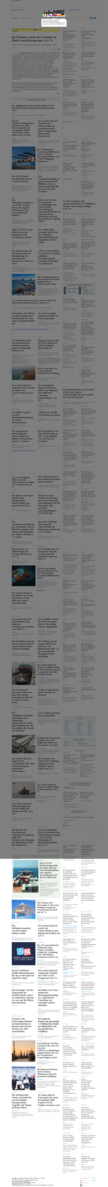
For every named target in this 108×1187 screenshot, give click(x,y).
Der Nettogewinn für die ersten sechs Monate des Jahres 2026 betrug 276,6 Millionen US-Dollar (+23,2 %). (70, 94)
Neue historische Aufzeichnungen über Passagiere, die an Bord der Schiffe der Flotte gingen (47, 918)
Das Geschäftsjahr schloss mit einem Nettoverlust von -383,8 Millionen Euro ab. (70, 113)
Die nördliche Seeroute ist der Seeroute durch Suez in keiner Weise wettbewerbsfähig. (23, 645)
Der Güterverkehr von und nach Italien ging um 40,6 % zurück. (70, 445)
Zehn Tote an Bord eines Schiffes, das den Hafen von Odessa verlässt (87, 1168)
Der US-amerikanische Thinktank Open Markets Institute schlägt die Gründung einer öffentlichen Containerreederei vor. (48, 951)
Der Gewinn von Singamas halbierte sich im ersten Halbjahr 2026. (69, 55)
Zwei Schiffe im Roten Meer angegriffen (49, 714)
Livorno (79, 727)
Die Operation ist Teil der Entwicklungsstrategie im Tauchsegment (87, 974)
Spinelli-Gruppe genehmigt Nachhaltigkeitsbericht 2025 (70, 690)
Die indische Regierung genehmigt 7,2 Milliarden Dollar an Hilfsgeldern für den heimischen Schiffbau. (48, 1025)
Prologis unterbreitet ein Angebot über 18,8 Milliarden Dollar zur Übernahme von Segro (48, 741)
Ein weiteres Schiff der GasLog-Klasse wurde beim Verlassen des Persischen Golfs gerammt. (87, 672)
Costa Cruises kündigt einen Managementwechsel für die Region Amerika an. (88, 373)
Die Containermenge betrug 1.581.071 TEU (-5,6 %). (77, 213)
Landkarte (89, 735)
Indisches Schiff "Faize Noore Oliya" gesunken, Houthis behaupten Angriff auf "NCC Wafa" (49, 722)
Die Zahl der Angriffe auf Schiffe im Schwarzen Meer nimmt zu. (88, 1159)
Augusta (67, 723)
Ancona (67, 722)
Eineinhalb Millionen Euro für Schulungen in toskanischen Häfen (88, 872)
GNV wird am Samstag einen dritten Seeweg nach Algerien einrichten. (70, 601)
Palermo (79, 730)
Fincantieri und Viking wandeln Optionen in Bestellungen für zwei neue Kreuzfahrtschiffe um (23, 318)
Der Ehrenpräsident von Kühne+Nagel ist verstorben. (88, 165)
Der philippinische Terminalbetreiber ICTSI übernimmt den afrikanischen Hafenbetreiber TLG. (33, 108)
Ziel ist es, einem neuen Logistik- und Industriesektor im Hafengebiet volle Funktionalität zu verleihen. (88, 233)
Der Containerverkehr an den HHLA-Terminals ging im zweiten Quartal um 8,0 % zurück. (88, 350)
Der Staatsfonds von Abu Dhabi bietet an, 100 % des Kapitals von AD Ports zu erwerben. (48, 436)
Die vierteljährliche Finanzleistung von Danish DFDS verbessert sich (69, 348)
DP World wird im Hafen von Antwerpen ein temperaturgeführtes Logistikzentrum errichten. (88, 585)
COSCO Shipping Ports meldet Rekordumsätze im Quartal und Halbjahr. (69, 83)
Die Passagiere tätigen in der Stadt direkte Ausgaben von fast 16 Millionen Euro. (88, 633)
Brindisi (67, 727)
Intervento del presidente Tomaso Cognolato (78, 817)
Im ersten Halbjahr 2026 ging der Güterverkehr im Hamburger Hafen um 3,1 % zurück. (49, 527)
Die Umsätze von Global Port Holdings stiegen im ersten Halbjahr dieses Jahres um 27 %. (48, 763)
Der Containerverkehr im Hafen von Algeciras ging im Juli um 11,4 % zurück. (70, 245)
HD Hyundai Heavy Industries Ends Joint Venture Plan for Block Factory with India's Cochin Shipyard (70, 796)
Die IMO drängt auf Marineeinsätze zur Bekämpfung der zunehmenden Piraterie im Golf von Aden (22, 257)
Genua (79, 722)
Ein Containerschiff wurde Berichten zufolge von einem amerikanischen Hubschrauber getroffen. (47, 633)
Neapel (79, 729)
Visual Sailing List (72, 288)
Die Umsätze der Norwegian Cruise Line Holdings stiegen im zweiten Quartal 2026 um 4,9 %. (48, 907)
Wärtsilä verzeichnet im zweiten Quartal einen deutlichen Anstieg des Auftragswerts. (88, 1139)
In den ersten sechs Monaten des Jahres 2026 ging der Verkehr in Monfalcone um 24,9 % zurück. (49, 1011)
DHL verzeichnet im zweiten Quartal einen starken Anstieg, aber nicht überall (88, 558)
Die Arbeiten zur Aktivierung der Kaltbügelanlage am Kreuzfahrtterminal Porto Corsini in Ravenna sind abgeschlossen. (88, 477)
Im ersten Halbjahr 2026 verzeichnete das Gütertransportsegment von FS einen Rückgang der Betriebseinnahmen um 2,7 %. (49, 837)
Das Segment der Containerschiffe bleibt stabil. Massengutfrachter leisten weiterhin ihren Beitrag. (88, 613)
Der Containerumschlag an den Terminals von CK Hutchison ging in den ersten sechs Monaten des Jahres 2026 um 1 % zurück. (23, 529)
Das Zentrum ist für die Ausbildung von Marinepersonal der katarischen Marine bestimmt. (87, 1127)
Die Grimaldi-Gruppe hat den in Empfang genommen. (88, 432)
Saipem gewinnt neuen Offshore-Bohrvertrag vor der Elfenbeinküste (88, 1065)
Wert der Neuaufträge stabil (70, 1072)
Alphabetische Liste (88, 290)
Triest (89, 730)
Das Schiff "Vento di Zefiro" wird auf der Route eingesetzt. (88, 156)
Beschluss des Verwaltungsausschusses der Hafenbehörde (69, 993)
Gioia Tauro (80, 723)
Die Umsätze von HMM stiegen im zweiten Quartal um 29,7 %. (21, 553)
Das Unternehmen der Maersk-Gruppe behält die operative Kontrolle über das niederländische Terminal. (48, 354)
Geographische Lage (89, 293)
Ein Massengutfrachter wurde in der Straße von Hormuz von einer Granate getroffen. (69, 626)
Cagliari (67, 729)
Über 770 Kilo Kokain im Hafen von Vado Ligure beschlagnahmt (69, 1138)
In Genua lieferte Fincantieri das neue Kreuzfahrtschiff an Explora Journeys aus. (49, 1100)
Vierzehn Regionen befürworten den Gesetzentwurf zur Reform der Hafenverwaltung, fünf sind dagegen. (87, 1006)
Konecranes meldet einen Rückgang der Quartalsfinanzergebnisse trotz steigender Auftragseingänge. (70, 1005)
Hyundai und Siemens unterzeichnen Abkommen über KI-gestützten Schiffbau (47, 1073)
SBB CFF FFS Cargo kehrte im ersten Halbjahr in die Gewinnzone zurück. (22, 233)
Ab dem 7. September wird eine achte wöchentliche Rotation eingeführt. (88, 255)
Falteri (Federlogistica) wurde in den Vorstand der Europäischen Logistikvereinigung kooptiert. (88, 1084)
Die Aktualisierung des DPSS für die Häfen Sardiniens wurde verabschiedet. (70, 984)
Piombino (79, 732)
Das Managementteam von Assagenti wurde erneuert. (88, 1029)
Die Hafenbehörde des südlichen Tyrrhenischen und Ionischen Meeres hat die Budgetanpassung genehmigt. (70, 874)
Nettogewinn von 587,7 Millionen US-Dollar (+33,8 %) (70, 310)
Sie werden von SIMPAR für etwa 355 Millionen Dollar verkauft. (88, 995)
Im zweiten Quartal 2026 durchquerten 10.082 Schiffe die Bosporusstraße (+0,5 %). (22, 808)
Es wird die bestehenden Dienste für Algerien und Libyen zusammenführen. (88, 117)
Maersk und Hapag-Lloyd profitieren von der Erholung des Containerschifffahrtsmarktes (48, 573)
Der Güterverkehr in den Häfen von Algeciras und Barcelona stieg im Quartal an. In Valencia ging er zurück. (70, 964)
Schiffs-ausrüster (83, 743)
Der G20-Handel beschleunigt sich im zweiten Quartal (22, 179)
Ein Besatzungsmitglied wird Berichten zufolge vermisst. (69, 636)
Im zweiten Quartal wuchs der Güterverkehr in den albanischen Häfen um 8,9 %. (49, 930)
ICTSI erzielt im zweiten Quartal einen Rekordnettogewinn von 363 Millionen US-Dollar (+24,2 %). (69, 673)
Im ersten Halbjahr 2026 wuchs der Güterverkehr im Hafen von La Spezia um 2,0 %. (23, 482)
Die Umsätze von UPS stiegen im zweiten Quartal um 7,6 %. (69, 941)
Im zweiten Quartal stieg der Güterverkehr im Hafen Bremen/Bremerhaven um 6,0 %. (34, 301)
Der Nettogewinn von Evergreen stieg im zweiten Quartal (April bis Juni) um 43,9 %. (48, 554)
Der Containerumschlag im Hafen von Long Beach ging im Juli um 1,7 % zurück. (69, 325)
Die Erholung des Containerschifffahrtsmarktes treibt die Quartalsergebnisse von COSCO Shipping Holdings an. (48, 155)
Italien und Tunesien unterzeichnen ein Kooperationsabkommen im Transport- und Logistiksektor (88, 896)
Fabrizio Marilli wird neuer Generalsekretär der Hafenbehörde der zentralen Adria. (70, 849)
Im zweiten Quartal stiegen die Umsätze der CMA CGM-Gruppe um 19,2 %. (47, 974)
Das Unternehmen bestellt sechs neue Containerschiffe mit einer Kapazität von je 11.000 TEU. (88, 421)
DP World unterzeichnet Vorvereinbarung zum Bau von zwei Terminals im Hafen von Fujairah (70, 1050)
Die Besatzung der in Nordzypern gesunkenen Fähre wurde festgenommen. (88, 34)
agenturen (66, 745)
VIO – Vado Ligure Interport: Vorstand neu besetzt (87, 1047)
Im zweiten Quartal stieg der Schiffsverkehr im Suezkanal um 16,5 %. (48, 788)
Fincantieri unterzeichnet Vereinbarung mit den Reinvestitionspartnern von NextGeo (88, 963)
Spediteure (67, 743)
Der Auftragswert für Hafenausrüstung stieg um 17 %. (70, 1015)
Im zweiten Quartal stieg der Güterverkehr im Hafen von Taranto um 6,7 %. (87, 266)
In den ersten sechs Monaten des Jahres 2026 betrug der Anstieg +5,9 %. (31, 307)
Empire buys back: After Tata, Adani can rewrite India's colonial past (87, 795)
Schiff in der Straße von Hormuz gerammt (49, 413)
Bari (66, 725)
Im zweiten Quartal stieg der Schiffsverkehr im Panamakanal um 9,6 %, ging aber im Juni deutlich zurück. (48, 670)
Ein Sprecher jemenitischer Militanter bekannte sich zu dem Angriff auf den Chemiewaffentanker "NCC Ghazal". (70, 930)
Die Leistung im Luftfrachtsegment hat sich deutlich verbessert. (70, 1037)
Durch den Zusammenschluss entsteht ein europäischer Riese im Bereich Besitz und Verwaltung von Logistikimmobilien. (48, 751)
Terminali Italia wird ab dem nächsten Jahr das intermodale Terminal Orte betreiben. (70, 896)
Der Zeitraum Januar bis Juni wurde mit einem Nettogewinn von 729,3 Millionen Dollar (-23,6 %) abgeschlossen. (22, 221)
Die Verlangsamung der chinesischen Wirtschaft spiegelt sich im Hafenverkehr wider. (48, 280)
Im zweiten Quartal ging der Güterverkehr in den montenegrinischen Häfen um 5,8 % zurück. (70, 434)
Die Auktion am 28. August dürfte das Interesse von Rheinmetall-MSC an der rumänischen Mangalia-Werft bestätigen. (48, 649)
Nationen (85, 292)
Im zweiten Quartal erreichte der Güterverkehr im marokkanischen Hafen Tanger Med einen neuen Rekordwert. (47, 128)
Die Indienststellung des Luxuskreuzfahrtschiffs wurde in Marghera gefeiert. (70, 146)
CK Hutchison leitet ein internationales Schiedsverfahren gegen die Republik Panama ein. (22, 345)
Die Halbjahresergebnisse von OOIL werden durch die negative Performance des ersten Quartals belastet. (22, 207)
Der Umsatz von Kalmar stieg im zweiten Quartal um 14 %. (69, 1065)
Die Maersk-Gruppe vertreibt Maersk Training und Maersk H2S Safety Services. (88, 494)
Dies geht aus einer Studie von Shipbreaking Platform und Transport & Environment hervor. (22, 141)
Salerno (90, 723)
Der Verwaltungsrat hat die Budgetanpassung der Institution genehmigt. (70, 858)
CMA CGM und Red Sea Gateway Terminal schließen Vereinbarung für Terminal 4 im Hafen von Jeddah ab (49, 257)
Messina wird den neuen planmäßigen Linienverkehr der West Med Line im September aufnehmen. (87, 107)
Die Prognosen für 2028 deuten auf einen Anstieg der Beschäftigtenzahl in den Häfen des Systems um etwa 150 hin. (88, 861)
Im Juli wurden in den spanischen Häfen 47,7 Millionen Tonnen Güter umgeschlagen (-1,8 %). (79, 205)
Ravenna (90, 722)
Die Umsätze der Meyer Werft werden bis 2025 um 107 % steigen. (70, 105)
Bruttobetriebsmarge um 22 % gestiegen (49, 773)
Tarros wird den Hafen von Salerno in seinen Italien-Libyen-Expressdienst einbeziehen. (88, 146)
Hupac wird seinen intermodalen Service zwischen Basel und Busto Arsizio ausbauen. (88, 245)
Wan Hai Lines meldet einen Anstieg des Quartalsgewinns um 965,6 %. (88, 411)
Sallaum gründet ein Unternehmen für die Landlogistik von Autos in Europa (70, 265)
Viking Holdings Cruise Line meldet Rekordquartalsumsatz (70, 301)
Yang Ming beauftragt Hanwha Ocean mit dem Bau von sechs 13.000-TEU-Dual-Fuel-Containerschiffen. (70, 1161)
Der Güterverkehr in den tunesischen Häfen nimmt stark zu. (49, 479)
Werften (81, 742)
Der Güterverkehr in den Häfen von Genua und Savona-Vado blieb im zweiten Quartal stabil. (22, 598)
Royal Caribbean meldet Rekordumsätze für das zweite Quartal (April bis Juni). (23, 974)
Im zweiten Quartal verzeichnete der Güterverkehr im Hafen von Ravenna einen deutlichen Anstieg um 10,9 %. (88, 520)
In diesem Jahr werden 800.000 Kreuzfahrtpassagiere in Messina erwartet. (88, 624)
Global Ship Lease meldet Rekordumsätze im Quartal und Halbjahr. (69, 584)
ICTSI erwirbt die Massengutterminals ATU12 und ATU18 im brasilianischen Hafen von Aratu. (88, 985)
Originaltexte (15, 31)
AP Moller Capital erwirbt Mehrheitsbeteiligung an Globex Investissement (22, 417)
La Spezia (79, 725)
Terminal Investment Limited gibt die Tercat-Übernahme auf (70, 474)
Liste (78, 735)
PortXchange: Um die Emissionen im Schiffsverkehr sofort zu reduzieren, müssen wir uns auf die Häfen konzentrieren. (23, 996)
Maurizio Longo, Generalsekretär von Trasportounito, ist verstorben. (88, 454)
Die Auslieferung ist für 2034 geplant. (21, 707)
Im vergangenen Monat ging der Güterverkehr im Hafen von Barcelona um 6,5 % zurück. (22, 436)
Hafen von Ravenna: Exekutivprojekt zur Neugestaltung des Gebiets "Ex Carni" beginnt (88, 222)
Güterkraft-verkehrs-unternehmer (86, 745)
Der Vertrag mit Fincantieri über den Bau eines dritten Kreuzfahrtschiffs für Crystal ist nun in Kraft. (22, 696)
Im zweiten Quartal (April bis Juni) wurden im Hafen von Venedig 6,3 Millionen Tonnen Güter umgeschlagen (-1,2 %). (70, 521)
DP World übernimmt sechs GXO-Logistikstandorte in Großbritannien (70, 557)
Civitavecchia (68, 732)
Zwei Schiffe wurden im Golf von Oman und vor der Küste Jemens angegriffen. (48, 623)
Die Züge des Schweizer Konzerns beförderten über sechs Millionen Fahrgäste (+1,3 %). (21, 243)
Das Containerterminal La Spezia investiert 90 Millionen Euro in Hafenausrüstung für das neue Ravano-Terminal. (49, 184)
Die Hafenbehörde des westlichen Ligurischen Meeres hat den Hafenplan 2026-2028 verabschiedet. (88, 850)
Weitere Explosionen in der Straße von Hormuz (48, 692)
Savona (90, 725)
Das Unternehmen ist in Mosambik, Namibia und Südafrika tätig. (29, 115)
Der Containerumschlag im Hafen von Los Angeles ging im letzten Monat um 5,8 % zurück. (88, 303)
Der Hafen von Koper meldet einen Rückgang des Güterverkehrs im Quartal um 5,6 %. (22, 500)
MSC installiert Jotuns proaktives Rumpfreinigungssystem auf (70, 412)
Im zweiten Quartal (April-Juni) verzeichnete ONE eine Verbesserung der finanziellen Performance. (23, 764)
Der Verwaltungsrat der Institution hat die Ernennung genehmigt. (69, 46)
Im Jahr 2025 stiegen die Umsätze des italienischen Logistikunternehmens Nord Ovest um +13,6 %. (88, 943)
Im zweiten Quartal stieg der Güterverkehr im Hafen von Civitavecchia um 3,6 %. (23, 390)
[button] (95, 18)
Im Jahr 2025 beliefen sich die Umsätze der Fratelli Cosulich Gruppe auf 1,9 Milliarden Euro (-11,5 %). (70, 456)
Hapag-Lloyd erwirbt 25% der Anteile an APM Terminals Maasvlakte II (48, 344)
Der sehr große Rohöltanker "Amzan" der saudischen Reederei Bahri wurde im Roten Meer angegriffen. (23, 270)
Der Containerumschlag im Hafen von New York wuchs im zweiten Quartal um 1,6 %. (69, 648)
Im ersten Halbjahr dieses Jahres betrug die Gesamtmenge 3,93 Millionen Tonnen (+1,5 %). (23, 402)
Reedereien (67, 742)
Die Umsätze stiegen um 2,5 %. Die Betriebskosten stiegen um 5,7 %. (88, 360)
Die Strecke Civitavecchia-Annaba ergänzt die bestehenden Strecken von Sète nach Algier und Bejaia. (70, 611)
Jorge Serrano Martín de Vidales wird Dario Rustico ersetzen (88, 382)
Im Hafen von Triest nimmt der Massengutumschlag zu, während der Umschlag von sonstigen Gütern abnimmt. (48, 997)
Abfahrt (84, 287)
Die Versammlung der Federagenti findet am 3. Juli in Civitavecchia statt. (87, 757)
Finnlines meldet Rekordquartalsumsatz (88, 689)
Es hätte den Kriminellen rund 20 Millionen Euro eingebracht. (87, 194)
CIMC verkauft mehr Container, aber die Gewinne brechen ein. (88, 55)
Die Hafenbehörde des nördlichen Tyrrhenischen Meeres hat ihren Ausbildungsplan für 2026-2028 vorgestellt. (88, 882)
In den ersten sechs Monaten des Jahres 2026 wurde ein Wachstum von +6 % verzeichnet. (49, 142)
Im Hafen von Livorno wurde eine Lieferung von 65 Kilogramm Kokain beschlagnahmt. (87, 184)
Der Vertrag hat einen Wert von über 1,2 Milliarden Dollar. (70, 1171)
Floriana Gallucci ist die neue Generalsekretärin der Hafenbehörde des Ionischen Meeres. (70, 35)
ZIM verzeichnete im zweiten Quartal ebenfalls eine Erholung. (48, 370)
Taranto (90, 727)
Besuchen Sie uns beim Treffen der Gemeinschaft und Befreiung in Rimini (70, 221)
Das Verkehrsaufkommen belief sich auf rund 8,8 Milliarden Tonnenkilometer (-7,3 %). (49, 851)
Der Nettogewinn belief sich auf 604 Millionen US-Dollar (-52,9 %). (70, 950)
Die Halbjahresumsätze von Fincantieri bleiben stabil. (21, 929)
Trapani (90, 729)
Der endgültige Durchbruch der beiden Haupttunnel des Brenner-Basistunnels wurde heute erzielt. (87, 919)
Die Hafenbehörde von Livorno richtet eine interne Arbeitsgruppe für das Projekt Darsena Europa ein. (78, 393)
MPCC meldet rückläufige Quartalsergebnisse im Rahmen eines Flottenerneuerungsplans (70, 167)
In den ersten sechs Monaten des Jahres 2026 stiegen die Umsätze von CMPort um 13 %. (88, 83)
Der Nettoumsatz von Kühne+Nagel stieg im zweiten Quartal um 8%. (70, 1029)
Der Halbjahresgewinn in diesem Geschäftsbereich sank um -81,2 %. (88, 64)
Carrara (67, 730)
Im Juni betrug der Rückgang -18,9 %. (22, 510)
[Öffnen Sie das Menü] (13, 18)
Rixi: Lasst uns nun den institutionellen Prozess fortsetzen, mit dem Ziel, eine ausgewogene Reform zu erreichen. (88, 1018)
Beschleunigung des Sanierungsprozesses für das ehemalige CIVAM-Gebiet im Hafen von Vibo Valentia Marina (70, 495)
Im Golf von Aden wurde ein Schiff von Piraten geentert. (48, 316)
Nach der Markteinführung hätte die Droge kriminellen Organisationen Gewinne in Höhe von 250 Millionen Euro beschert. (70, 1148)
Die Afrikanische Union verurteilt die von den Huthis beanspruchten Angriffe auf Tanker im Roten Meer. (22, 1101)
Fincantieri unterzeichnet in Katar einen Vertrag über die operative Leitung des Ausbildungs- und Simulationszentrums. (88, 1114)
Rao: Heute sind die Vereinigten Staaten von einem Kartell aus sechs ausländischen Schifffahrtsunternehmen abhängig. (48, 963)
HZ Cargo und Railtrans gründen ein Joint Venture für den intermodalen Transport (88, 647)
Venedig (90, 732)
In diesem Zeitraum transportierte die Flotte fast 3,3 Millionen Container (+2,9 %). (22, 777)
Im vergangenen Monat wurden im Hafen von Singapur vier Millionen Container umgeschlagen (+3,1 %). (48, 393)
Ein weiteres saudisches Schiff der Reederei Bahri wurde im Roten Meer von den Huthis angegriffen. (70, 919)
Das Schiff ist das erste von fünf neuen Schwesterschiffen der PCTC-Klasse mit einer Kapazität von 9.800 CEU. (88, 443)
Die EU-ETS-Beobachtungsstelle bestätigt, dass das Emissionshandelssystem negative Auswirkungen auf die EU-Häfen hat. (49, 870)
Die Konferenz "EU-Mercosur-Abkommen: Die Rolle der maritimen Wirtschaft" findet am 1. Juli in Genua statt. (71, 759)
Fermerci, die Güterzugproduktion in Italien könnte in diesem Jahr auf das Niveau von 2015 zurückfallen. (22, 1025)
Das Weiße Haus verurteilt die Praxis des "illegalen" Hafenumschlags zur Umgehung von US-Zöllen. (48, 236)
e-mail (35, 1180)
